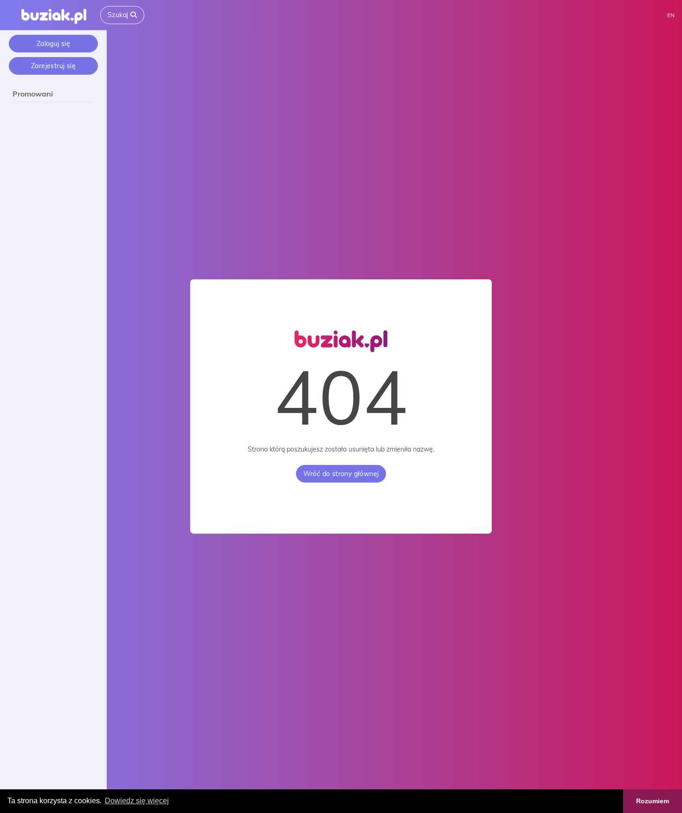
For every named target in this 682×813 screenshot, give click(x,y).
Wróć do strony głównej (341, 474)
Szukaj (119, 15)
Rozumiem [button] (652, 801)
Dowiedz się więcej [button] (137, 801)
